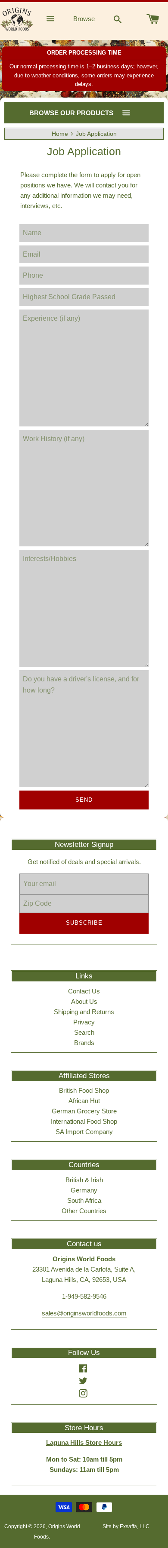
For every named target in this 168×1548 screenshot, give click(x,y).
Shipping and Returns (84, 1011)
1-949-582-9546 (84, 1296)
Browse (84, 18)
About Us (84, 1001)
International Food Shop (84, 1121)
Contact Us (84, 991)
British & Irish (84, 1179)
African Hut (84, 1100)
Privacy (84, 1022)
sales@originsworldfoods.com (84, 1313)
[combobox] (117, 19)
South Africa (84, 1200)
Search (84, 1032)
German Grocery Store (84, 1111)
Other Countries (84, 1210)
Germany (84, 1190)
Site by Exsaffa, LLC (126, 1526)
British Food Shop (84, 1090)
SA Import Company (84, 1131)
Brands (84, 1042)
